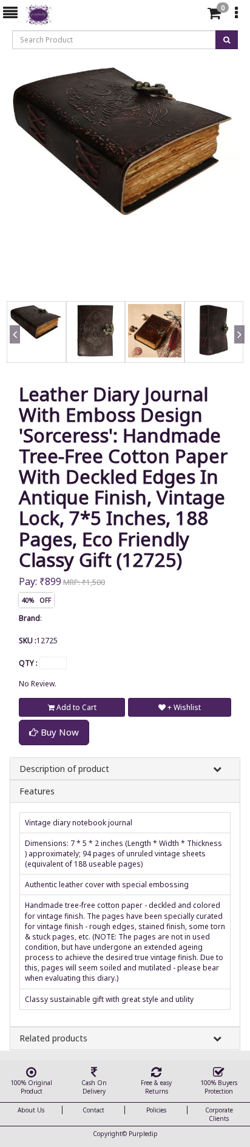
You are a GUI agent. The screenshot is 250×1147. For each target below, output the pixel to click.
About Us (31, 1110)
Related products (53, 1038)
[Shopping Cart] (214, 15)
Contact (93, 1110)
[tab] (194, 13)
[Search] (193, 15)
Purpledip (143, 1133)
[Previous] (13, 349)
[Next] (237, 349)
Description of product (64, 768)
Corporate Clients (219, 1114)
